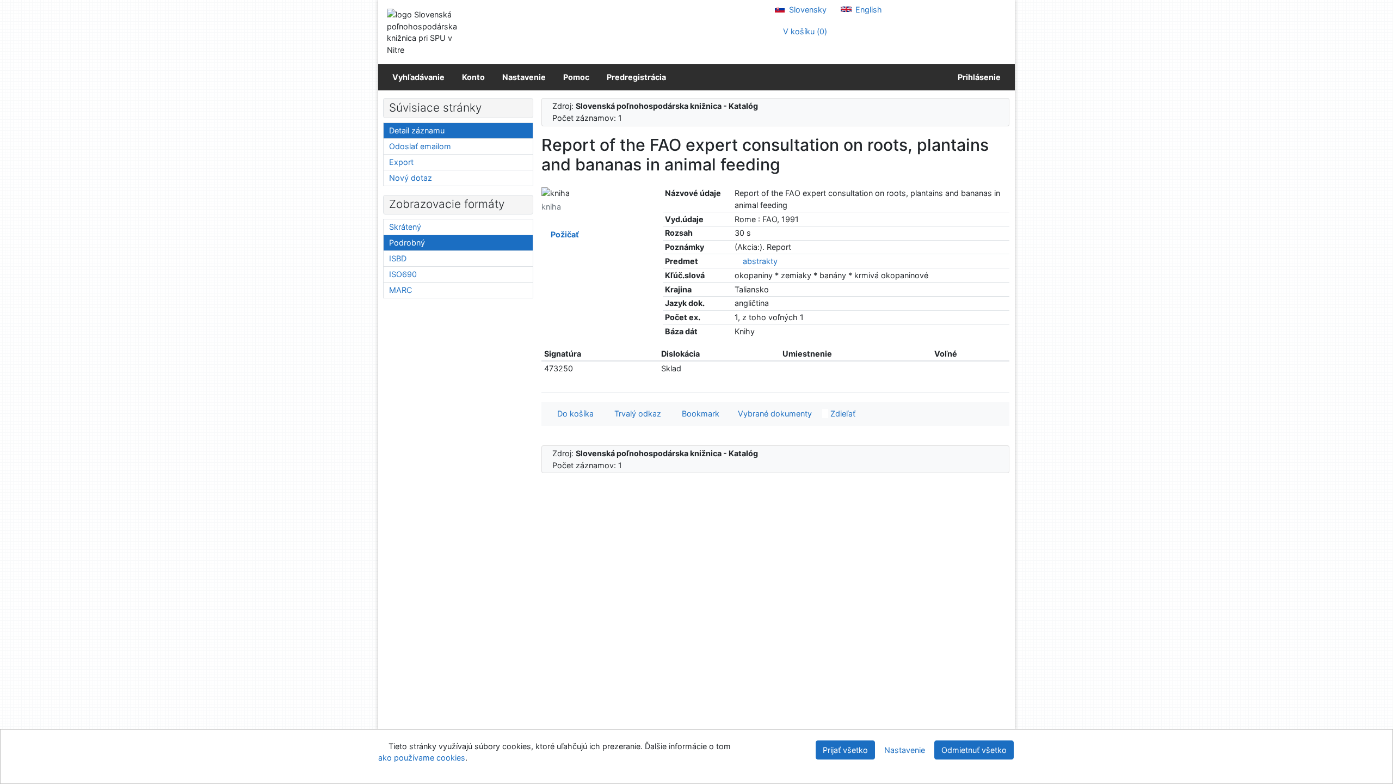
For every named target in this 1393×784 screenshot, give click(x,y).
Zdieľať (841, 413)
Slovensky (807, 9)
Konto (473, 77)
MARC (400, 290)
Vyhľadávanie (418, 77)
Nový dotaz (410, 177)
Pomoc (576, 77)
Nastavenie (524, 77)
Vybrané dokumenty (774, 413)
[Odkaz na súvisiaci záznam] (738, 261)
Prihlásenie (977, 77)
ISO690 (403, 274)
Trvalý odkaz (635, 413)
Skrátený (405, 226)
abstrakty (760, 261)
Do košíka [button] (573, 413)
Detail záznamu (417, 130)
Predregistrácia (636, 77)
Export (401, 162)
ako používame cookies (421, 757)
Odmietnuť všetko (974, 750)
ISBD (397, 258)
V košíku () (804, 31)
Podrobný (407, 242)
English (867, 9)
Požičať (563, 234)
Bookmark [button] (698, 413)
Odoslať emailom (420, 146)
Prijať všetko (845, 750)
